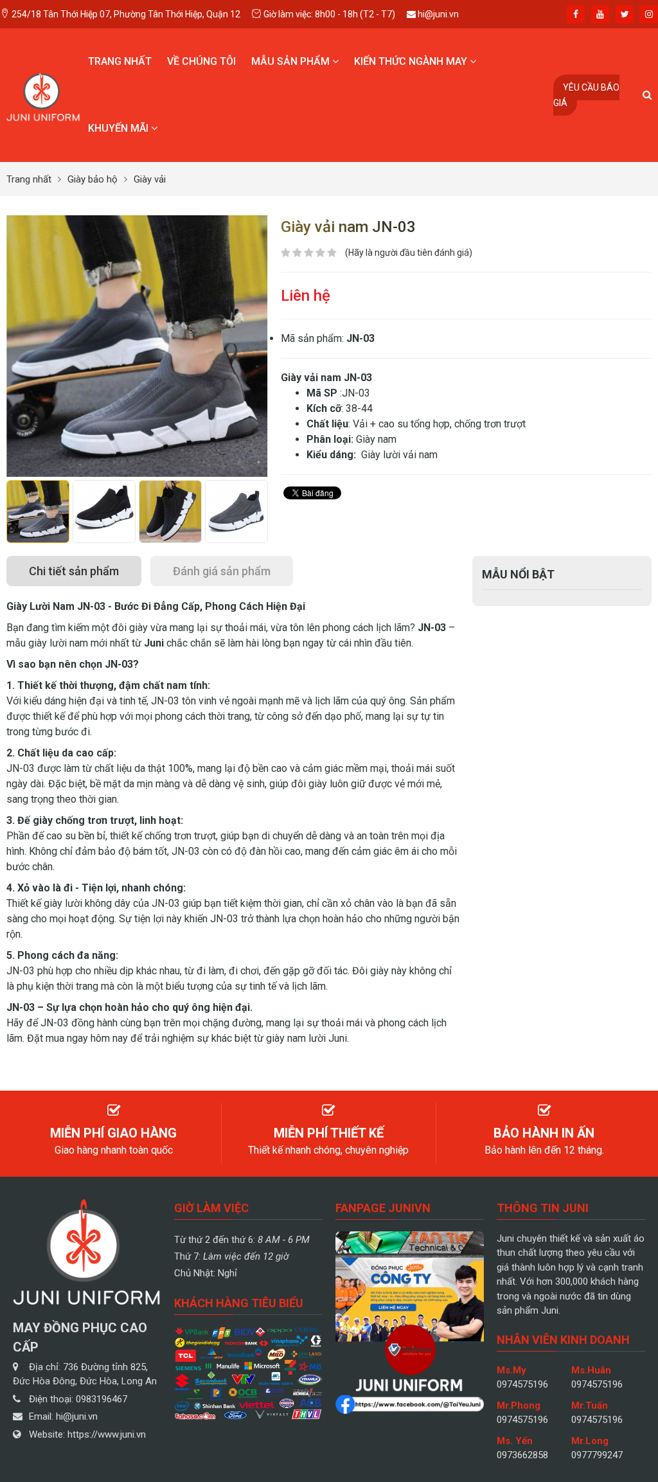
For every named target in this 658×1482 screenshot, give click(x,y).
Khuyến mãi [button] (119, 128)
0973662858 (522, 1455)
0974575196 (522, 1384)
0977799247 (597, 1455)
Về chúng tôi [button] (201, 61)
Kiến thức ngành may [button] (412, 61)
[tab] (74, 571)
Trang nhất (120, 61)
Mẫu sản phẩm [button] (291, 61)
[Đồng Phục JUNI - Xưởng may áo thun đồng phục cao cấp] (43, 94)
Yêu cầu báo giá (586, 95)
